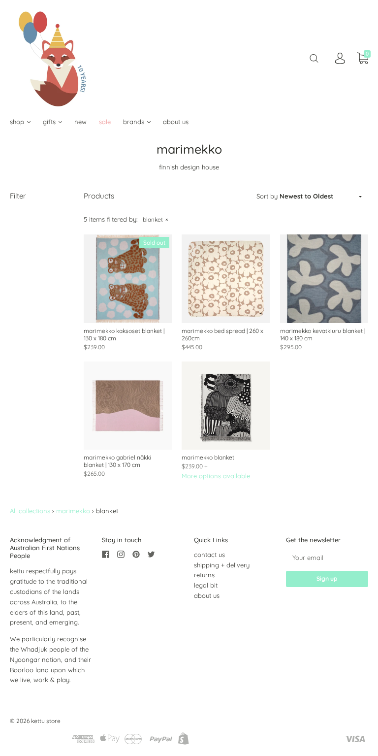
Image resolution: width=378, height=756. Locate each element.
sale (105, 122)
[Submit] (314, 58)
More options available (216, 476)
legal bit (206, 585)
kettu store (46, 720)
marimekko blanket (208, 457)
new (80, 122)
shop (18, 122)
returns (204, 575)
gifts (50, 122)
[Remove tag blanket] (155, 219)
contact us (209, 555)
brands (134, 122)
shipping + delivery (222, 565)
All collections (30, 511)
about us (176, 122)
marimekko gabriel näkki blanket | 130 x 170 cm (117, 461)
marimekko (73, 511)
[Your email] (327, 558)
